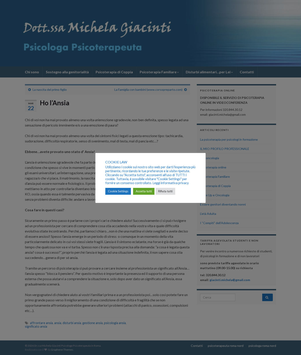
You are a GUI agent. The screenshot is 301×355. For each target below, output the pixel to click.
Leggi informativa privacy (170, 183)
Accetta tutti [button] (144, 191)
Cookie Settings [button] (118, 191)
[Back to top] (291, 345)
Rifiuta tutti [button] (165, 191)
